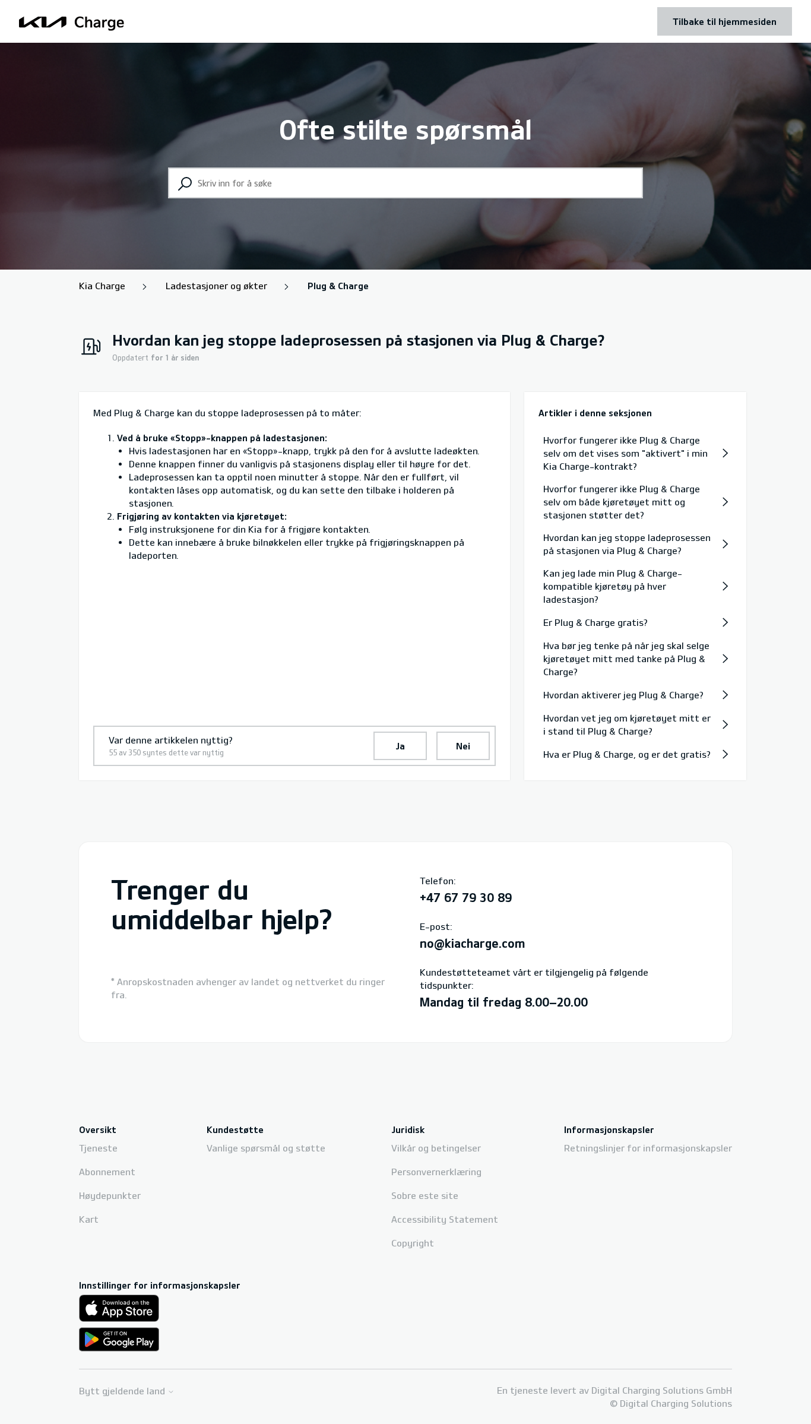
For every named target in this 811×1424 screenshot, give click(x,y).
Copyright (412, 1243)
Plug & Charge (338, 285)
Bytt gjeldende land (123, 1391)
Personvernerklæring (436, 1171)
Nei (463, 746)
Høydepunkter (110, 1195)
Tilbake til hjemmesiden (725, 21)
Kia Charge (102, 285)
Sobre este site (424, 1195)
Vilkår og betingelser (436, 1148)
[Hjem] (72, 21)
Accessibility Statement (444, 1219)
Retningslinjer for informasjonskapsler (648, 1148)
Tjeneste (98, 1148)
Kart (89, 1219)
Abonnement (107, 1171)
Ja (400, 746)
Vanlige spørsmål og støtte (266, 1148)
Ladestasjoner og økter (216, 285)
